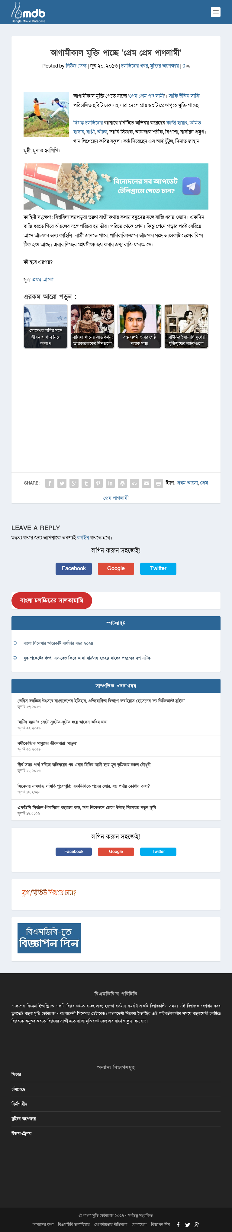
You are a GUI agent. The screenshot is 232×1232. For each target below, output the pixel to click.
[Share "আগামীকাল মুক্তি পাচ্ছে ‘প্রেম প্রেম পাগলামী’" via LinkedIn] (110, 483)
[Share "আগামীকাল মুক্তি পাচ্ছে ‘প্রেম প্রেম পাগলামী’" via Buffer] (122, 483)
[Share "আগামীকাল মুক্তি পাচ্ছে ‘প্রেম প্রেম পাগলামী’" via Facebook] (50, 483)
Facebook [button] (74, 568)
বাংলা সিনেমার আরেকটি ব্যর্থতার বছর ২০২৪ (58, 643)
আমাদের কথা (43, 1224)
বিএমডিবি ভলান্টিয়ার (74, 1224)
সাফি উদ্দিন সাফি (184, 96)
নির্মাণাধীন (19, 1104)
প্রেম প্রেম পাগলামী (146, 96)
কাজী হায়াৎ (177, 122)
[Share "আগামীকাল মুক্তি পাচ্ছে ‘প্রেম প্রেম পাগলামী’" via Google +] (74, 483)
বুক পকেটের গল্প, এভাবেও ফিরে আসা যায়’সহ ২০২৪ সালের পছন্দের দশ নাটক (87, 658)
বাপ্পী (90, 131)
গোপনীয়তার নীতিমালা (110, 1224)
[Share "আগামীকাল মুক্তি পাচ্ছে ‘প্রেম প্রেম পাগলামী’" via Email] (146, 483)
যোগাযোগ (139, 1224)
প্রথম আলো (42, 279)
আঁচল (102, 131)
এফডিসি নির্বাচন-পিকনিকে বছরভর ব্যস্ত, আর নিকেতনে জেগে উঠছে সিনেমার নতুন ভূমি (87, 807)
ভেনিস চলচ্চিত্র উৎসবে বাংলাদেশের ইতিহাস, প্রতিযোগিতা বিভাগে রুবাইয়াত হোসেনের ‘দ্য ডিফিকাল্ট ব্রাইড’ (101, 701)
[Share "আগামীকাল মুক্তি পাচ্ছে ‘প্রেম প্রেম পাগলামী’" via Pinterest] (98, 483)
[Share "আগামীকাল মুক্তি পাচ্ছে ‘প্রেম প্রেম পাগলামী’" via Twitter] (62, 483)
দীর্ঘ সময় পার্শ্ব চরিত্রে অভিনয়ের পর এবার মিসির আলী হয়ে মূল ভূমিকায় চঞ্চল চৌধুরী (84, 765)
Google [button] (116, 568)
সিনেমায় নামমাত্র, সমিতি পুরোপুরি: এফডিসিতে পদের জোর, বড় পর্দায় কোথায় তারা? (84, 786)
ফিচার (16, 1074)
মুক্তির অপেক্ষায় (164, 65)
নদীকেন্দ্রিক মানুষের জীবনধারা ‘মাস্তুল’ (47, 743)
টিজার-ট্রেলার (21, 1133)
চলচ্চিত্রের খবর (134, 65)
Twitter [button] (158, 568)
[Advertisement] (116, 397)
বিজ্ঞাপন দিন (160, 1224)
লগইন (83, 537)
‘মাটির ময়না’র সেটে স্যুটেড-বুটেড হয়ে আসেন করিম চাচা (62, 722)
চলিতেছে (18, 1089)
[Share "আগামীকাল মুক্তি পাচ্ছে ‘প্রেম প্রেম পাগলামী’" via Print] (159, 483)
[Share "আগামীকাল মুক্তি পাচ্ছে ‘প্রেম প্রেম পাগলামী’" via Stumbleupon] (134, 483)
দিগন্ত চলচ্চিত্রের (88, 122)
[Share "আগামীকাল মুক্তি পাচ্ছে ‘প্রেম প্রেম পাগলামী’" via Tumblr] (86, 483)
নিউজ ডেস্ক (76, 65)
